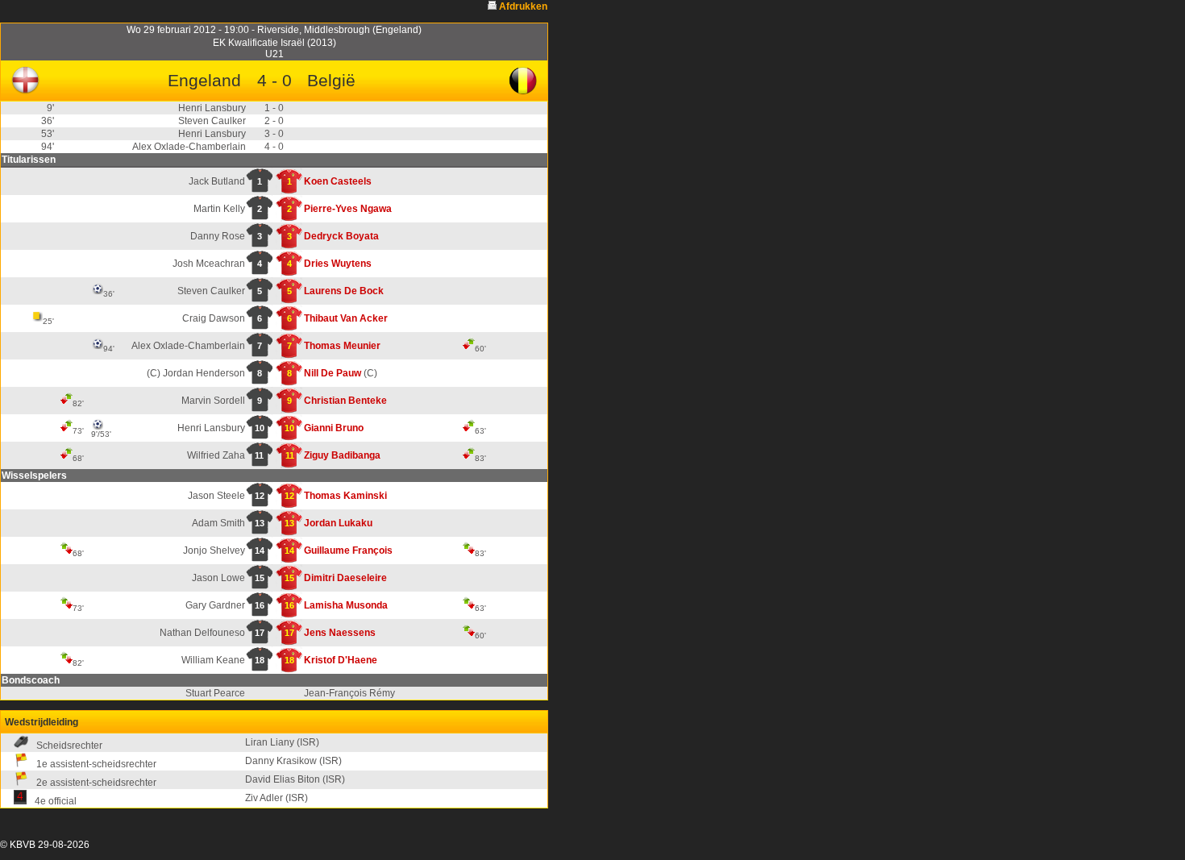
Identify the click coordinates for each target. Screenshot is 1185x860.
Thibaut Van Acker (346, 318)
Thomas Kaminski (345, 495)
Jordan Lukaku (338, 523)
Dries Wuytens (338, 263)
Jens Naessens (340, 632)
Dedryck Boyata (341, 236)
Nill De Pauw (332, 373)
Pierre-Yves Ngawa (348, 208)
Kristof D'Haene (340, 660)
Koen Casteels (338, 181)
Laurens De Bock (344, 291)
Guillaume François (348, 550)
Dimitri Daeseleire (345, 578)
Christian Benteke (345, 400)
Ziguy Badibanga (342, 455)
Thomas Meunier (342, 345)
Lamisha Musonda (346, 605)
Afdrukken (523, 6)
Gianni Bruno (334, 428)
